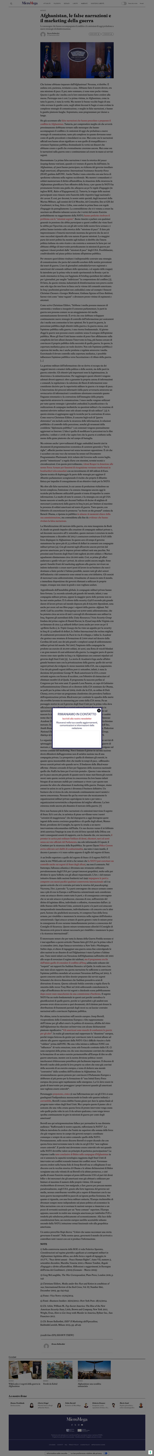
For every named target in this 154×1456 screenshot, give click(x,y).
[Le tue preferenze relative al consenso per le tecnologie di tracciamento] (150, 1452)
